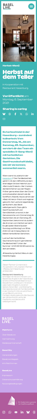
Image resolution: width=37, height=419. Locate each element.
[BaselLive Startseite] (8, 6)
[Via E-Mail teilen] (4, 119)
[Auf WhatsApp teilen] (26, 114)
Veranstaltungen (9, 355)
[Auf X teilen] (21, 114)
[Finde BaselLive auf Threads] (34, 412)
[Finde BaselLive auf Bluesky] (28, 412)
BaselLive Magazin (10, 359)
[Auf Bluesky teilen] (4, 114)
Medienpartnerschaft (12, 343)
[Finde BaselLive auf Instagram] (3, 412)
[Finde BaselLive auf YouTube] (15, 412)
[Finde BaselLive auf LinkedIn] (22, 412)
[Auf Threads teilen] (9, 114)
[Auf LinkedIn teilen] (32, 114)
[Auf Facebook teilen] (15, 114)
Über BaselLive (9, 335)
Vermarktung (8, 339)
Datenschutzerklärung (12, 379)
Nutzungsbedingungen (12, 384)
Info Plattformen (9, 363)
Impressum (7, 375)
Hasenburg (7, 178)
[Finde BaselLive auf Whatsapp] (9, 412)
